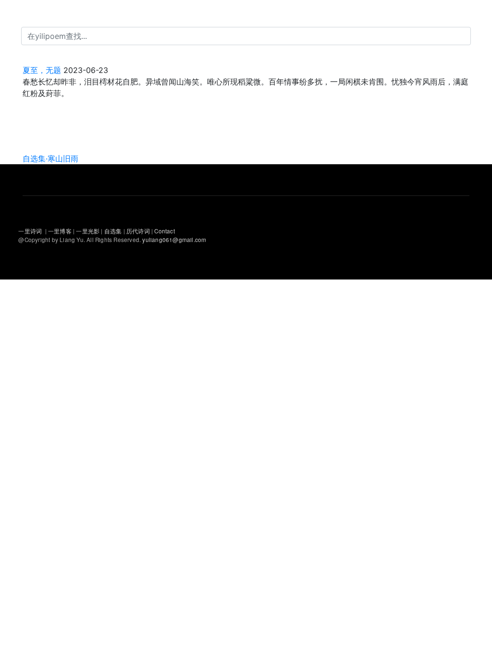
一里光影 (88, 231)
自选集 (113, 231)
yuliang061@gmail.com (174, 239)
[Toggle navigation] (21, 13)
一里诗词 (30, 231)
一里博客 (60, 231)
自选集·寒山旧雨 (50, 158)
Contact (164, 231)
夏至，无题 (42, 70)
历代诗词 (138, 231)
